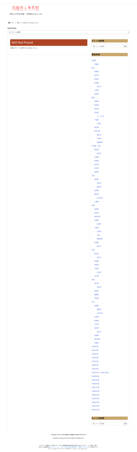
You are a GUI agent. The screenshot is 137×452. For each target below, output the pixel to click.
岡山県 (96, 253)
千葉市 (99, 123)
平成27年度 (95, 387)
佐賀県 (96, 317)
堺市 (98, 235)
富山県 (96, 164)
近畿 (93, 205)
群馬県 (96, 105)
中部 (93, 176)
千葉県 (96, 120)
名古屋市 (100, 198)
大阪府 (96, 227)
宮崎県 (96, 335)
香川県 (96, 283)
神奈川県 (97, 131)
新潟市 (99, 153)
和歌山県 (97, 216)
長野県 (96, 161)
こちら (77, 448)
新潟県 (96, 149)
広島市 (99, 272)
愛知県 (96, 194)
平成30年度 (95, 376)
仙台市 (99, 86)
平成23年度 (95, 402)
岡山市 (99, 257)
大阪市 (99, 231)
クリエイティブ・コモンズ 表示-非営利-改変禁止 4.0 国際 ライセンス (69, 447)
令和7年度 (95, 350)
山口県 (96, 276)
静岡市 (99, 187)
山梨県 (96, 157)
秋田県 (96, 79)
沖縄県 (96, 343)
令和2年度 (95, 369)
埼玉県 (96, 112)
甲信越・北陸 (96, 146)
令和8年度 (95, 346)
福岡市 (99, 309)
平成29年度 (95, 380)
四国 (93, 280)
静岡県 (96, 179)
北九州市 (100, 313)
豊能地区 (100, 239)
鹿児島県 (97, 339)
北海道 (94, 60)
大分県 (96, 324)
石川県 (96, 168)
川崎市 (99, 138)
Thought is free (79, 438)
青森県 (96, 71)
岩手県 (96, 75)
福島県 (96, 94)
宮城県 (96, 83)
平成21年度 (95, 410)
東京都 (96, 127)
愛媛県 (96, 294)
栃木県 (96, 109)
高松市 (99, 287)
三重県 (96, 202)
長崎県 (96, 320)
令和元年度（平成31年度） (101, 372)
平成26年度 (95, 391)
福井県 (96, 172)
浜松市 (99, 183)
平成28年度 (95, 384)
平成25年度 (95, 395)
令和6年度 (95, 354)
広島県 (96, 268)
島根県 (96, 261)
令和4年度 (95, 361)
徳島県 (96, 291)
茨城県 (96, 101)
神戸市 (99, 246)
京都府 (96, 220)
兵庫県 (96, 242)
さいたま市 (100, 116)
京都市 (99, 224)
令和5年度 (95, 357)
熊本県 (96, 328)
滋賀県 (96, 209)
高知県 (96, 298)
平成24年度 (95, 398)
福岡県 (96, 306)
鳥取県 (96, 265)
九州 (93, 302)
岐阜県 (96, 190)
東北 (93, 68)
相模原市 (100, 142)
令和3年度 (95, 365)
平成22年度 (95, 406)
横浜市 (99, 135)
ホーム (12, 23)
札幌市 (96, 64)
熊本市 (99, 332)
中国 (93, 250)
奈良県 (96, 213)
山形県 (96, 90)
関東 (93, 97)
